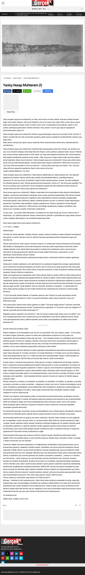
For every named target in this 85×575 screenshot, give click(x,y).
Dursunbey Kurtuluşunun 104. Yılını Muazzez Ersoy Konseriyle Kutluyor (32, 14)
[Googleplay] (21, 558)
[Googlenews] (12, 558)
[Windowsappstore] (3, 562)
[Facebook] (3, 553)
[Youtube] (21, 553)
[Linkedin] (16, 553)
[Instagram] (12, 553)
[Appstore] (16, 558)
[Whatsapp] (7, 558)
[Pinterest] (3, 558)
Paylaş (8, 91)
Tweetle (18, 91)
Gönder (28, 91)
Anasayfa (8, 78)
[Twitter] (7, 553)
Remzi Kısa (11, 112)
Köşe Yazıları (17, 78)
